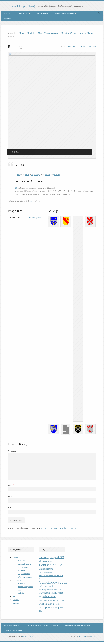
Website (11, 508)
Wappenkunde (24, 573)
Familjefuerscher (46, 575)
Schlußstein (49, 596)
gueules (56, 174)
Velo (52, 600)
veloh (57, 600)
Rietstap (59, 592)
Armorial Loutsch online (51, 562)
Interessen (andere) (64, 13)
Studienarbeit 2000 (13, 630)
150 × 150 (71, 46)
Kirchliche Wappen (68, 33)
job (14, 596)
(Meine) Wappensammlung (48, 33)
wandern (61, 600)
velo (19, 589)
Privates (16, 599)
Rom (40, 596)
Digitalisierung (46, 568)
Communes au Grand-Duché (78, 625)
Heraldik (23, 13)
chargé (37, 174)
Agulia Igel (51, 557)
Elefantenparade (45, 572)
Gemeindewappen (53, 582)
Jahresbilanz (47, 586)
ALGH (60, 557)
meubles (21, 560)
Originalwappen (24, 563)
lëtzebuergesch (44, 589)
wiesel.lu (57, 604)
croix (27, 174)
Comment (12, 451)
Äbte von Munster (86, 33)
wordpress (45, 607)
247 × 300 (81, 46)
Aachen (43, 557)
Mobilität (21, 583)
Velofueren (42, 13)
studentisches (44, 600)
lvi (53, 586)
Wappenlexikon (46, 603)
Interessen (17, 580)
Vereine (8, 18)
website (21, 593)
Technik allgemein (25, 586)
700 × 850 (92, 46)
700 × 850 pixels (34, 217)
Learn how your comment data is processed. (60, 528)
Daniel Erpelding (21, 6)
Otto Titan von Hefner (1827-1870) (43, 625)
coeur (47, 174)
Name (11, 485)
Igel (40, 586)
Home (22, 33)
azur (18, 174)
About (7, 13)
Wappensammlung (26, 576)
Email (11, 497)
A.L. (32, 201)
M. (16, 187)
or (32, 174)
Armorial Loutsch (12, 625)
